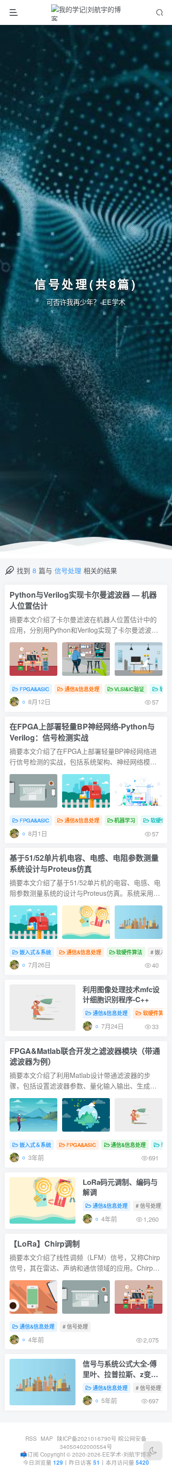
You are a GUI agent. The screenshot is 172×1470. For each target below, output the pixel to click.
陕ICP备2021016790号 (87, 1438)
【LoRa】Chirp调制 (45, 1244)
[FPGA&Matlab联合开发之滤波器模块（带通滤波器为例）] (86, 1115)
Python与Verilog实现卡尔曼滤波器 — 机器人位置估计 (83, 600)
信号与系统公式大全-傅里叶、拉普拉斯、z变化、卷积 (120, 1369)
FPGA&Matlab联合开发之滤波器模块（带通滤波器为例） (85, 1056)
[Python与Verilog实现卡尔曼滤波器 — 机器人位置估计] (86, 659)
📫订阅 (29, 1454)
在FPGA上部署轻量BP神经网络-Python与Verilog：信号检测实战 (82, 732)
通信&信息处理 (81, 689)
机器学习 (124, 820)
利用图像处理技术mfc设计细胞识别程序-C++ (121, 994)
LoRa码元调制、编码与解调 (120, 1187)
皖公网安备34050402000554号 (103, 1442)
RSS (31, 1438)
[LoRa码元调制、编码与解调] (42, 1200)
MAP (47, 1438)
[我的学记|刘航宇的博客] (87, 12)
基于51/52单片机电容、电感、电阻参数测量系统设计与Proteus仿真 (84, 863)
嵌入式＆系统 (35, 952)
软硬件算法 (129, 952)
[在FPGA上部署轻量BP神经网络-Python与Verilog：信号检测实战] (86, 791)
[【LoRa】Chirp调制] (86, 1297)
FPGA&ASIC (34, 689)
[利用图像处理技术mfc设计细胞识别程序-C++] (42, 1007)
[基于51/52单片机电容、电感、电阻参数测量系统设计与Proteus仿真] (86, 922)
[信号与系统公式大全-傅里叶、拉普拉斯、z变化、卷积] (42, 1382)
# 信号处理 (148, 1205)
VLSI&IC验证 (129, 689)
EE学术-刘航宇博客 (127, 1454)
